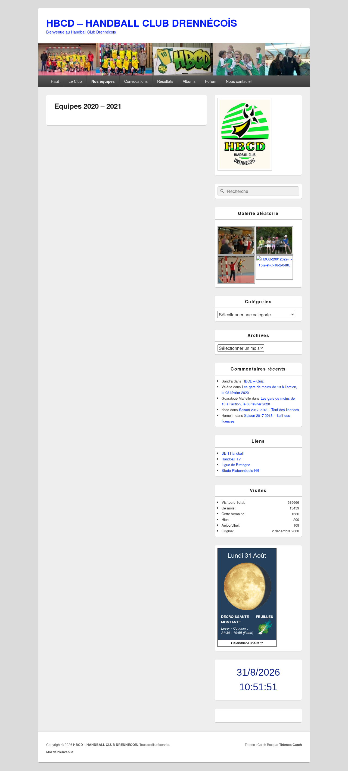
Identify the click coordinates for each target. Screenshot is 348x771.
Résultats (165, 81)
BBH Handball (233, 453)
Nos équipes (103, 81)
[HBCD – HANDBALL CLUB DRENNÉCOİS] (174, 74)
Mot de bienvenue (59, 751)
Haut (55, 81)
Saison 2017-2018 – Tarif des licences (269, 409)
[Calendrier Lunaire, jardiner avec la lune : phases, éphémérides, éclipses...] (246, 645)
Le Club (75, 81)
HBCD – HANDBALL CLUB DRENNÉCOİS (141, 23)
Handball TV (231, 459)
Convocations (136, 81)
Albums (189, 81)
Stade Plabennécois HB (240, 470)
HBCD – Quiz (253, 381)
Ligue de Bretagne (236, 464)
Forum (210, 81)
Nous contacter (239, 81)
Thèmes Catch (290, 744)
